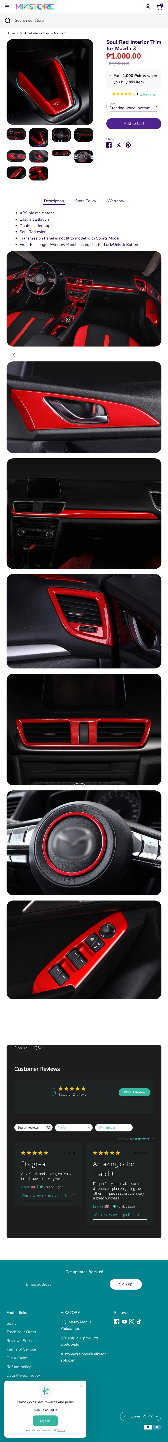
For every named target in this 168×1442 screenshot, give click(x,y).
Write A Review (134, 1092)
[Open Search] (7, 20)
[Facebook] (116, 1321)
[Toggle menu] (7, 6)
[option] (50, 83)
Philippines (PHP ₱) (138, 1416)
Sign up (126, 1284)
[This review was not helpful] (70, 1195)
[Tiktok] (139, 1321)
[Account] (148, 5)
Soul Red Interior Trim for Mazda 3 (42, 33)
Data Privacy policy (23, 1375)
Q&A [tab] (38, 1047)
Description (54, 201)
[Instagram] (131, 1321)
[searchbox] (29, 1127)
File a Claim (17, 1358)
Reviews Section (21, 1340)
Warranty (115, 201)
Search (13, 1323)
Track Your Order (21, 1332)
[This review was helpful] (62, 1195)
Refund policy (19, 1366)
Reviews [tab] (21, 1047)
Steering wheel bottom (130, 108)
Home (11, 33)
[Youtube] (124, 1321)
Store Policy (85, 201)
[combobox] (74, 1127)
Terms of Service (21, 1349)
